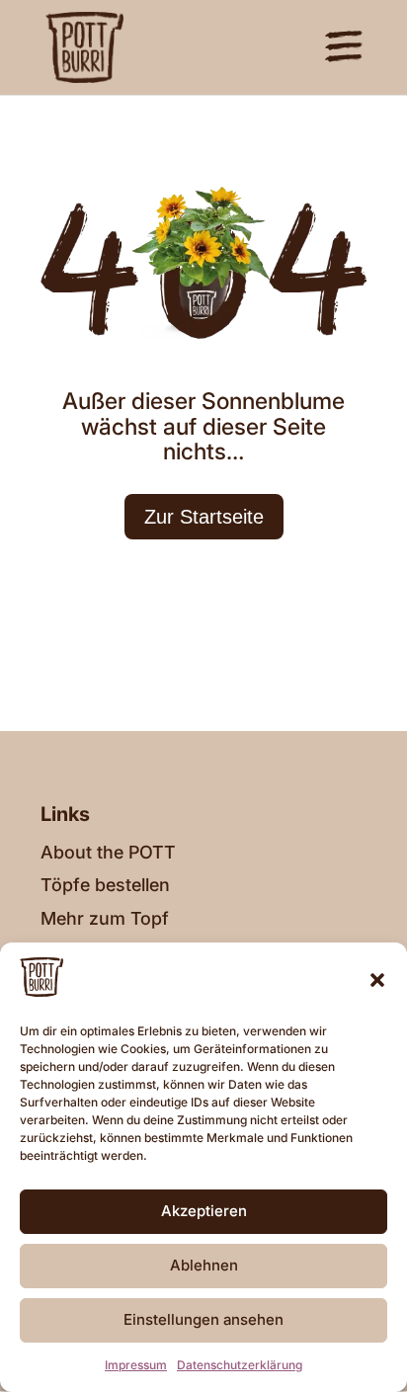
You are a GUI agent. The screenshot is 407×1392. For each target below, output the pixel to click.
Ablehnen (204, 1265)
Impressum (136, 1364)
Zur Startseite (204, 517)
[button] (377, 980)
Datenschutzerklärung (239, 1364)
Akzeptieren (204, 1210)
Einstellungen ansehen (203, 1319)
